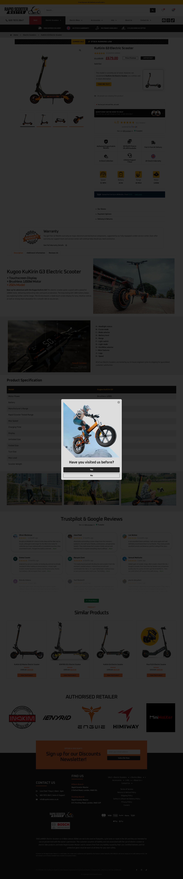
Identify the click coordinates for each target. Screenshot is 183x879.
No (91, 476)
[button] (119, 402)
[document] (91, 439)
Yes (91, 470)
